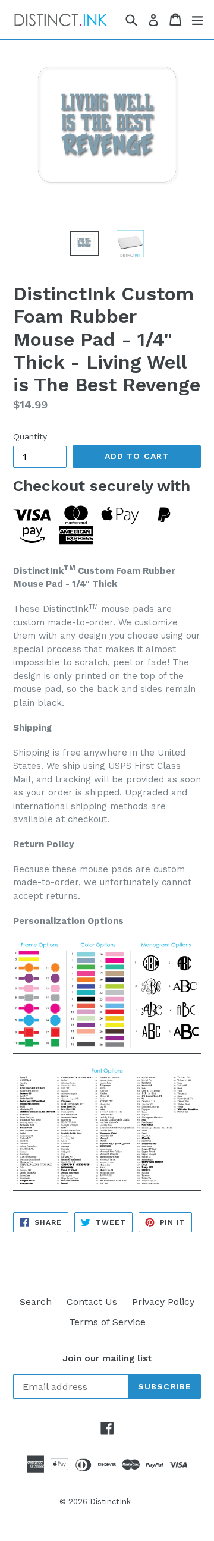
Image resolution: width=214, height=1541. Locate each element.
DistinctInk (110, 1501)
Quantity (30, 436)
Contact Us (92, 1301)
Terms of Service (107, 1322)
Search (36, 1301)
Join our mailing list (107, 1358)
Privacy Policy (163, 1301)
